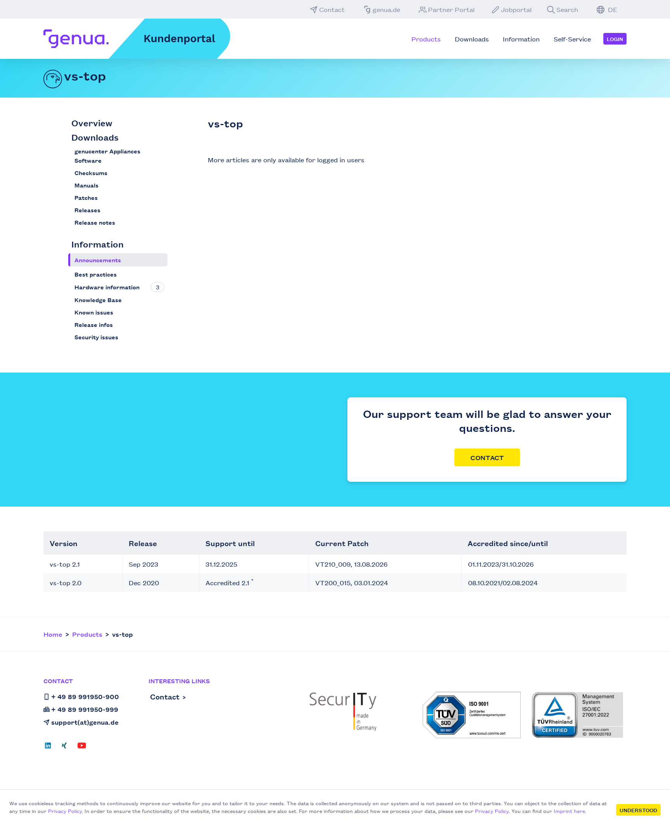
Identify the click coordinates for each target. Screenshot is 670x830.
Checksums (90, 172)
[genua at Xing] (64, 747)
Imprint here (569, 811)
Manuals (86, 185)
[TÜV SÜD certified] (472, 715)
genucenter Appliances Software (107, 155)
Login (615, 39)
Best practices (95, 274)
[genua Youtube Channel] (82, 747)
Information (97, 243)
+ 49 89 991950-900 (85, 696)
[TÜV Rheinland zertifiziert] (577, 715)
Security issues (96, 337)
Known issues (93, 312)
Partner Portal (451, 9)
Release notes (94, 222)
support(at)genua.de (85, 722)
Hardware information (107, 287)
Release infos (93, 324)
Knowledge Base (98, 300)
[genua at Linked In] (50, 747)
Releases (87, 210)
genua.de (386, 9)
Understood (638, 810)
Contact (332, 9)
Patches (86, 197)
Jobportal (516, 9)
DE (611, 9)
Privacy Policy (65, 811)
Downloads (95, 137)
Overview (91, 122)
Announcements (97, 260)
